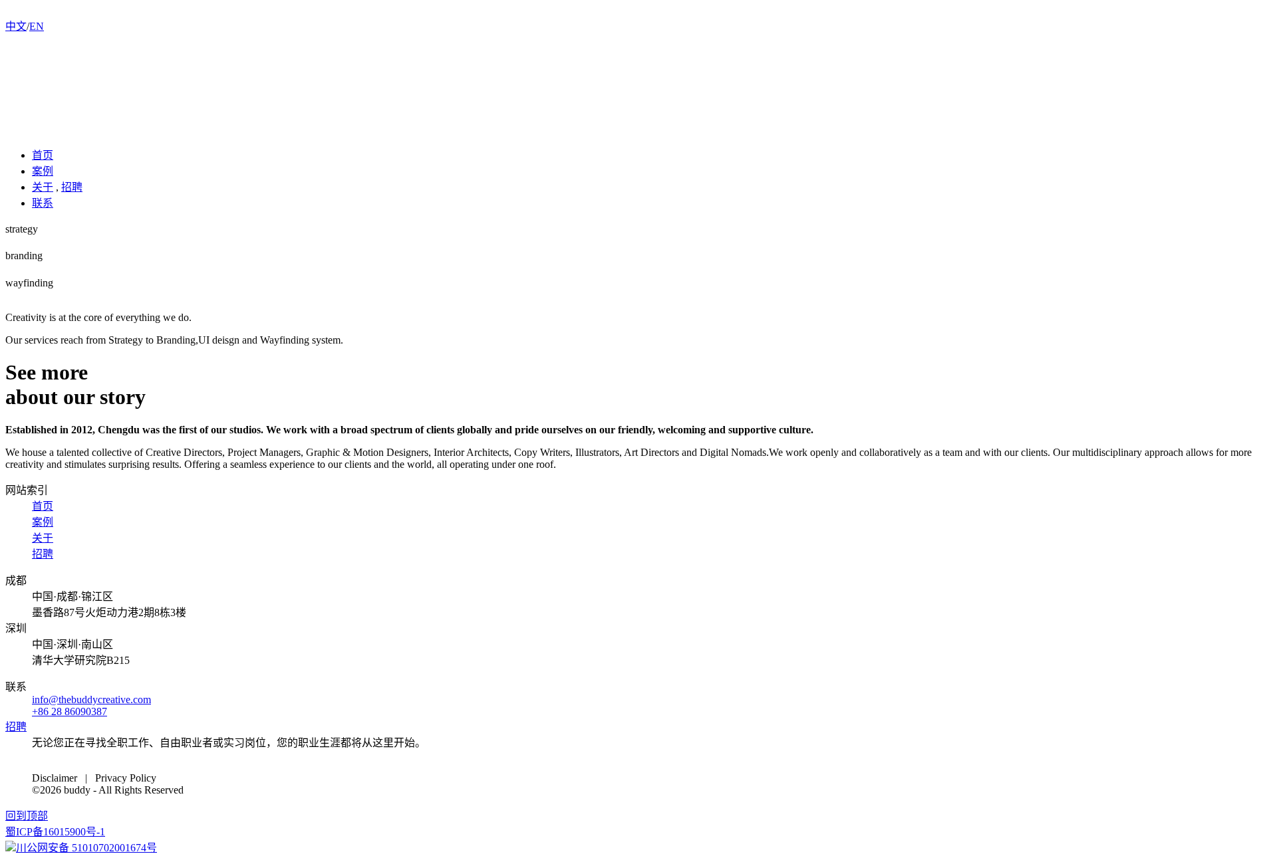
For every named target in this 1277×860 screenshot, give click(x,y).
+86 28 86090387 (69, 711)
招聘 (71, 187)
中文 (16, 26)
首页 (42, 155)
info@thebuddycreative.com (91, 699)
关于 (42, 187)
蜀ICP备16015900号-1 (55, 831)
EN (36, 26)
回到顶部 (26, 815)
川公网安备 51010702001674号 (86, 847)
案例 (42, 171)
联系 (42, 203)
